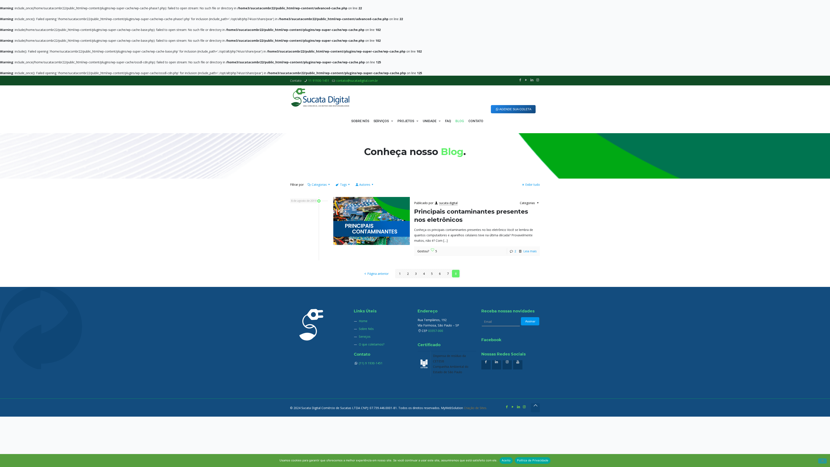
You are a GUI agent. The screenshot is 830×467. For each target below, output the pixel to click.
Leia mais (530, 251)
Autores (364, 184)
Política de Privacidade (532, 460)
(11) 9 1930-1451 (370, 363)
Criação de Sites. (475, 408)
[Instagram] (537, 80)
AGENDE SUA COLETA (515, 109)
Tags (343, 184)
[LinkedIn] (532, 80)
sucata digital (448, 203)
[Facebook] (520, 80)
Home (363, 321)
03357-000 (435, 331)
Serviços (364, 336)
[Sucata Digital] (320, 97)
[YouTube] (526, 80)
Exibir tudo (532, 184)
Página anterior (378, 274)
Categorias (319, 184)
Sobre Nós (366, 329)
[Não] (822, 461)
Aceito (506, 460)
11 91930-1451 (318, 80)
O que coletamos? (371, 344)
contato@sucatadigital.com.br (357, 80)
